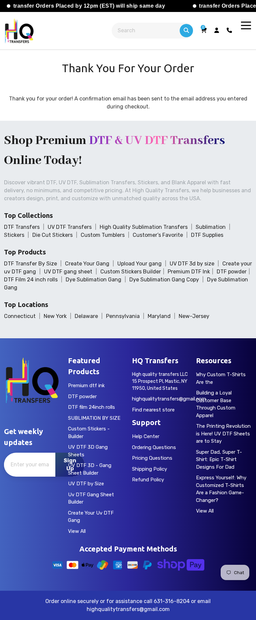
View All (77, 531)
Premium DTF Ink (189, 271)
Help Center (145, 436)
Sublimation (211, 227)
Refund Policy (148, 480)
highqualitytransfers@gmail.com (169, 399)
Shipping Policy (149, 469)
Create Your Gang (87, 263)
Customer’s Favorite (158, 235)
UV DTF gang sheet (68, 271)
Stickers (14, 235)
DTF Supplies (207, 235)
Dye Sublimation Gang (93, 279)
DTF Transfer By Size (30, 263)
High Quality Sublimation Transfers (144, 227)
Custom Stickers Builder (130, 271)
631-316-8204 (172, 601)
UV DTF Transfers (70, 227)
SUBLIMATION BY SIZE (94, 418)
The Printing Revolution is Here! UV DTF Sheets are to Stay (223, 433)
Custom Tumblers (103, 235)
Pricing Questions (152, 458)
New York (55, 316)
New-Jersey (194, 316)
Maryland (159, 316)
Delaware (86, 316)
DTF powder (232, 271)
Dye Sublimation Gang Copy (164, 279)
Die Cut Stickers (52, 235)
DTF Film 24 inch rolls (31, 279)
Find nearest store (153, 410)
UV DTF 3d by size (192, 263)
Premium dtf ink (86, 385)
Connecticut (20, 316)
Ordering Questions (154, 447)
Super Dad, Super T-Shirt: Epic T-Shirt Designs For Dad (219, 459)
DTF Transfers (22, 227)
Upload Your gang (139, 263)
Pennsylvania (123, 316)
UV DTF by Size (86, 484)
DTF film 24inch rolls (91, 407)
